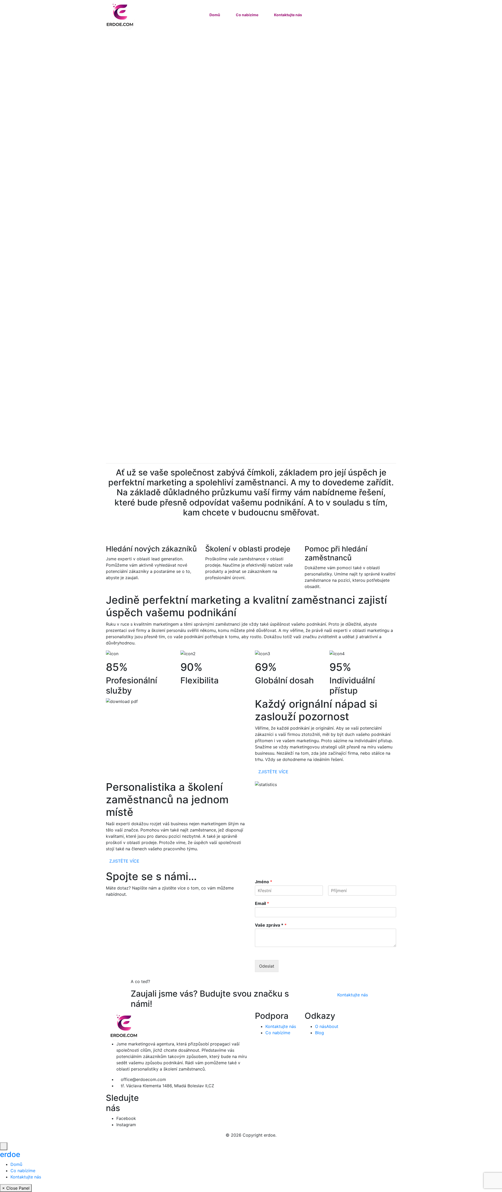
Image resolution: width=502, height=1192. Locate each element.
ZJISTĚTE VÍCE (273, 771)
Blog (319, 1032)
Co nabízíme (247, 15)
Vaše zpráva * (271, 925)
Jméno (263, 881)
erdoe (10, 1154)
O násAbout (326, 1026)
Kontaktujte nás (288, 15)
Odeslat (266, 966)
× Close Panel (16, 1188)
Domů (214, 15)
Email (262, 903)
